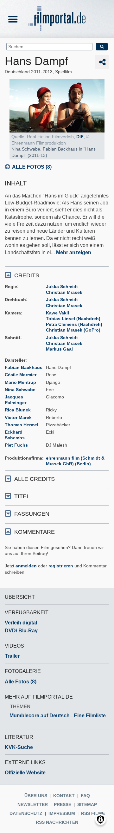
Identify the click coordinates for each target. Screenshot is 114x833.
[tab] (57, 275)
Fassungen (31, 514)
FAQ (85, 795)
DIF (80, 136)
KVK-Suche (19, 747)
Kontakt (64, 795)
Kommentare (34, 532)
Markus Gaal (59, 349)
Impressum (61, 813)
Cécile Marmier (20, 374)
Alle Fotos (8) (32, 167)
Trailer (12, 656)
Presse (62, 804)
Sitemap (87, 804)
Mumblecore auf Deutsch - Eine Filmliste (58, 715)
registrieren (60, 565)
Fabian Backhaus (23, 367)
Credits (26, 275)
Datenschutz (26, 813)
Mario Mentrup (20, 382)
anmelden (26, 565)
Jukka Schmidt (62, 286)
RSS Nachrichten (57, 822)
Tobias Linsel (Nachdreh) (73, 318)
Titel (22, 496)
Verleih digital (21, 622)
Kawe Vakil (57, 312)
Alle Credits (34, 479)
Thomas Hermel (21, 424)
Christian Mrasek (64, 292)
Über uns (35, 795)
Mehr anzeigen (73, 252)
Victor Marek (18, 417)
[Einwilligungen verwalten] (100, 819)
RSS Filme (93, 813)
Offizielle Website (25, 772)
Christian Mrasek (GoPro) (73, 330)
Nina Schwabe (20, 389)
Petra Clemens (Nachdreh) (74, 324)
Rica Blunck (18, 409)
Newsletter (32, 804)
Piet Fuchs (16, 445)
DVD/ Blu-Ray (21, 630)
